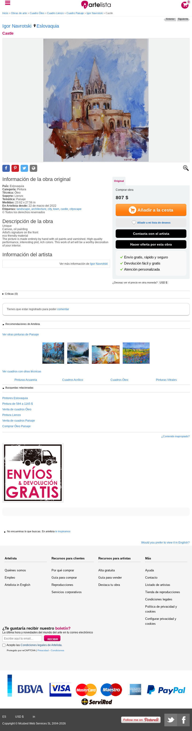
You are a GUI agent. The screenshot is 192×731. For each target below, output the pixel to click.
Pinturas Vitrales (166, 380)
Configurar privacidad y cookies (160, 621)
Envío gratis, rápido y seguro (146, 257)
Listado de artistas (157, 585)
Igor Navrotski (95, 13)
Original (119, 181)
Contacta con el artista (151, 233)
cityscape (75, 209)
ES (4, 716)
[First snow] (53, 353)
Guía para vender (110, 577)
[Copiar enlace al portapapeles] (33, 168)
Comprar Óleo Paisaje (16, 426)
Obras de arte (19, 13)
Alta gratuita (106, 570)
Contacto (151, 577)
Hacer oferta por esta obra (151, 244)
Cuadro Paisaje (75, 13)
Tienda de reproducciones (162, 592)
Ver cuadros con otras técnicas (21, 371)
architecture (38, 209)
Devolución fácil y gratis (142, 263)
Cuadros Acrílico (72, 380)
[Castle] (96, 100)
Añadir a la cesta (155, 210)
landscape (23, 209)
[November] (78, 353)
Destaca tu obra (109, 585)
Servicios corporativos (67, 592)
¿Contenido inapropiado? (175, 436)
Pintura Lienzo (11, 415)
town (56, 209)
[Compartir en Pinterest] (15, 168)
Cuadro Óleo (37, 13)
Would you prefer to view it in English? (165, 542)
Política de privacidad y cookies (161, 609)
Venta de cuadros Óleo (16, 409)
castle (64, 209)
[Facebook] (183, 720)
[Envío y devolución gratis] (33, 473)
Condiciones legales (158, 599)
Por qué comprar (63, 570)
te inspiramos (62, 531)
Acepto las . (34, 645)
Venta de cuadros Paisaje (18, 420)
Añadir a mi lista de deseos (153, 222)
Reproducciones (62, 585)
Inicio (5, 13)
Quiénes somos (15, 570)
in (34, 716)
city (50, 209)
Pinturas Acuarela (26, 380)
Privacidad (43, 650)
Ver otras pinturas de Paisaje (20, 334)
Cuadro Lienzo (55, 13)
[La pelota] (106, 355)
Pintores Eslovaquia (15, 398)
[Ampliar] (186, 170)
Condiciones (57, 650)
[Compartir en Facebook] (6, 168)
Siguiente (183, 19)
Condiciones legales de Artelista (41, 645)
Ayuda (149, 570)
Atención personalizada (142, 269)
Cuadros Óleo (119, 380)
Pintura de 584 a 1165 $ (17, 403)
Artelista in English (17, 585)
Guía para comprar (64, 577)
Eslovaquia (48, 26)
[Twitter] (170, 720)
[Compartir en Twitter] (24, 168)
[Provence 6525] (136, 353)
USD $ (163, 282)
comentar (63, 309)
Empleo (10, 577)
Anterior (170, 19)
